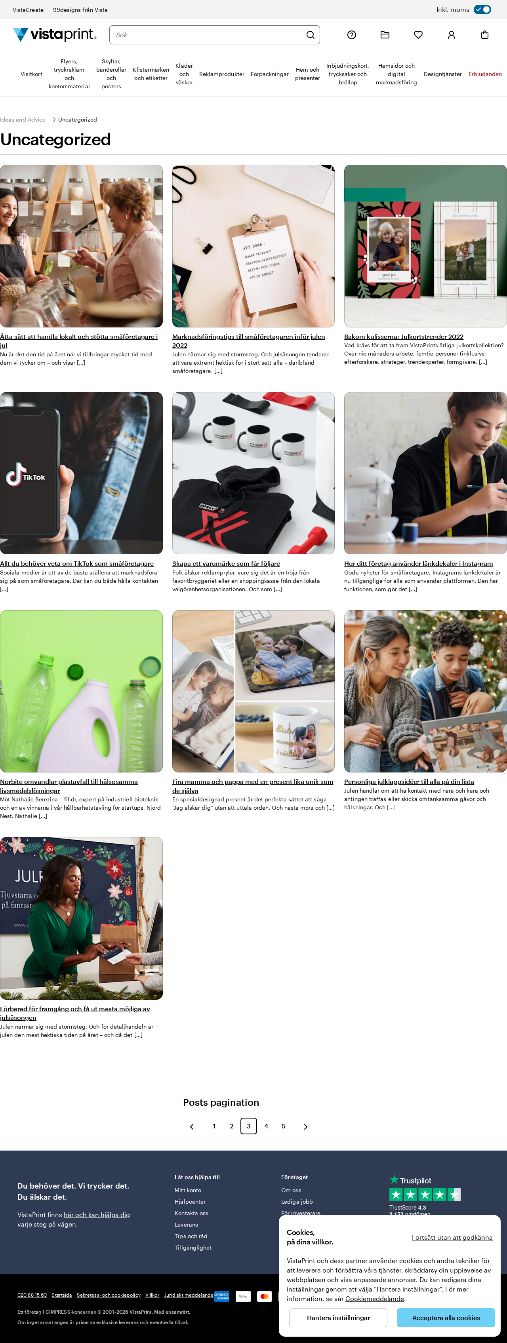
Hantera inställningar (338, 1317)
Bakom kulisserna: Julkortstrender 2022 (403, 336)
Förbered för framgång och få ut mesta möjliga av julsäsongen (75, 1013)
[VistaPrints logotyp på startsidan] (55, 35)
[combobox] (209, 35)
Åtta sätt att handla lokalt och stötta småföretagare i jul (79, 341)
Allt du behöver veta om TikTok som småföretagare (77, 563)
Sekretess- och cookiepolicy (109, 1294)
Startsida (61, 1294)
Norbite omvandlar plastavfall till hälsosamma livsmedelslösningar (69, 786)
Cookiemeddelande (374, 1298)
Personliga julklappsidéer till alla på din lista (409, 781)
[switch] (463, 9)
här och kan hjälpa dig (97, 1214)
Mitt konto (188, 1190)
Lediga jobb (297, 1201)
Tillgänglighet (193, 1247)
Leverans (186, 1224)
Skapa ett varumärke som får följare (226, 563)
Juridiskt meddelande (188, 1294)
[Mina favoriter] (418, 34)
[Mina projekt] (385, 34)
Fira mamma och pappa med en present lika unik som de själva (253, 786)
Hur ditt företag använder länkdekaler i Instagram (418, 563)
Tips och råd (191, 1236)
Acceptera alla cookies (446, 1317)
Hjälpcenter (190, 1201)
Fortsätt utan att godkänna (452, 1237)
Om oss (291, 1190)
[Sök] (310, 35)
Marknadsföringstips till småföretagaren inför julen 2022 (248, 341)
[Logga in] (451, 34)
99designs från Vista (80, 9)
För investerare (300, 1213)
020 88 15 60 (32, 1294)
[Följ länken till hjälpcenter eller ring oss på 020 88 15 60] (351, 34)
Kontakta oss (191, 1213)
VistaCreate (28, 9)
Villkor (152, 1294)
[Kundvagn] (484, 34)
